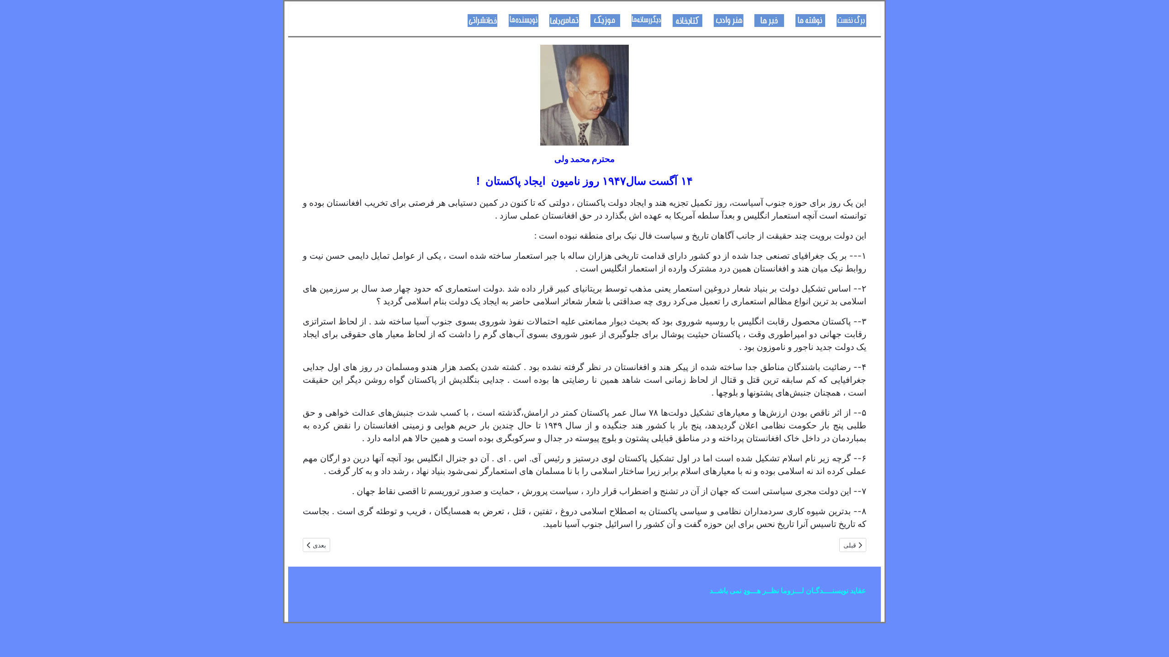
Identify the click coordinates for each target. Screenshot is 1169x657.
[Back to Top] (16, 640)
